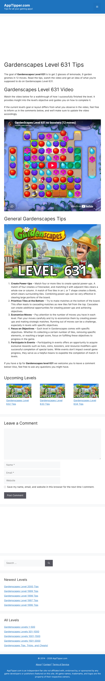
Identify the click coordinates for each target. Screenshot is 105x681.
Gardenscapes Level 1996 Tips (21, 605)
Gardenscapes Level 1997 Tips (21, 600)
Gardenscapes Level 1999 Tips (21, 591)
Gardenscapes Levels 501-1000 (21, 631)
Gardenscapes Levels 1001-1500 (22, 636)
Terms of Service (61, 664)
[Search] (49, 563)
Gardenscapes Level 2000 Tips (21, 586)
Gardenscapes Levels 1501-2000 (22, 640)
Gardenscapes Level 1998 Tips (21, 595)
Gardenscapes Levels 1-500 (19, 627)
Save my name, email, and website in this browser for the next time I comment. (50, 487)
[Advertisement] (52, 41)
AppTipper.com (17, 5)
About (39, 664)
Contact (47, 664)
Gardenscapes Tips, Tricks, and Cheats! (26, 645)
